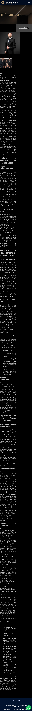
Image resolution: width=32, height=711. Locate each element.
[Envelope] (19, 700)
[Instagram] (13, 700)
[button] (29, 2)
